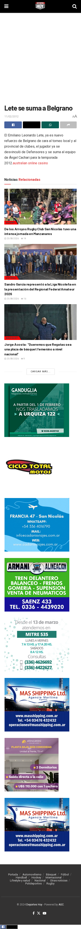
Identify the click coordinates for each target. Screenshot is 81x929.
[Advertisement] (40, 57)
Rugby (10, 222)
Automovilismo (31, 874)
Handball (21, 877)
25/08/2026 (12, 238)
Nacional (40, 880)
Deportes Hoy (34, 904)
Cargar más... (41, 371)
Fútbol (11, 278)
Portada (13, 874)
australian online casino (30, 163)
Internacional (54, 877)
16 (24, 299)
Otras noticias (58, 880)
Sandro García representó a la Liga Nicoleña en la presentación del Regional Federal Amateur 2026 (40, 289)
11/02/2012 (11, 116)
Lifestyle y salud (20, 880)
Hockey (36, 877)
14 (24, 238)
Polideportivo (33, 883)
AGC (61, 904)
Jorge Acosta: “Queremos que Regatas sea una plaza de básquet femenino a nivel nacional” (37, 349)
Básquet (12, 338)
